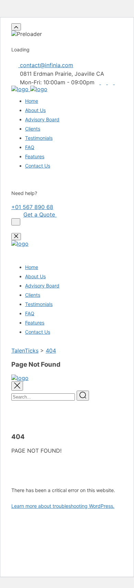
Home (31, 101)
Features (34, 156)
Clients (32, 129)
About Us (35, 110)
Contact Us (37, 166)
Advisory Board (42, 119)
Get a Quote (40, 214)
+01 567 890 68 (32, 207)
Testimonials (39, 138)
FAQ (29, 147)
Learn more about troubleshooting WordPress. (62, 506)
